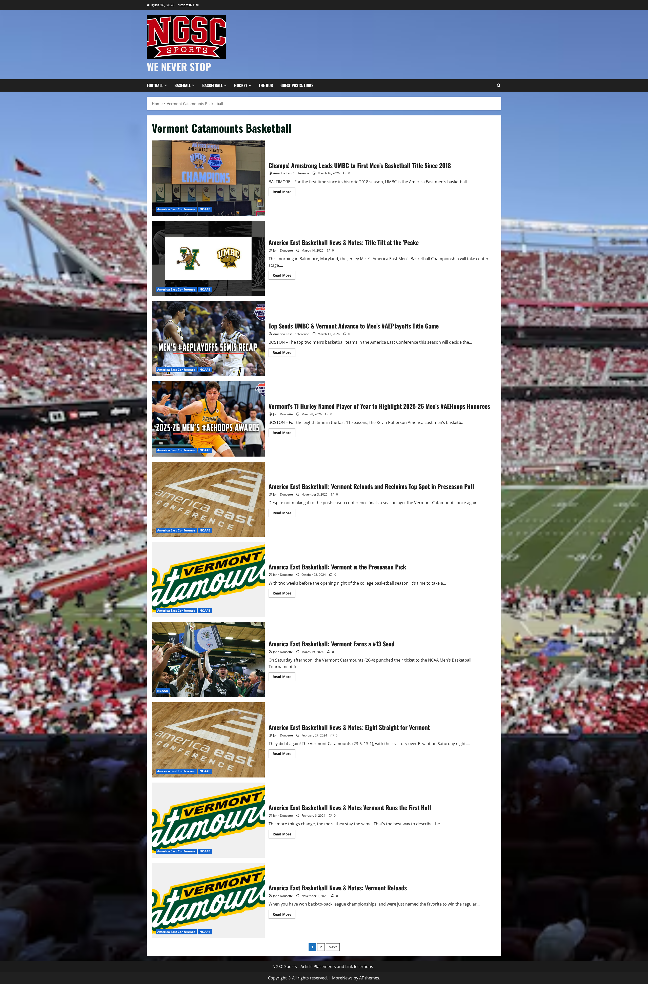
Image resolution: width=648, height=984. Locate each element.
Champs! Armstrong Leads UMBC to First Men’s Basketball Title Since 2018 (208, 178)
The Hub (266, 85)
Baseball (182, 85)
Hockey (240, 85)
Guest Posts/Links (296, 85)
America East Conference (176, 209)
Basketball (212, 85)
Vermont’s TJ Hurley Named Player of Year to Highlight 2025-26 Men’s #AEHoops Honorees (208, 418)
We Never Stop (179, 66)
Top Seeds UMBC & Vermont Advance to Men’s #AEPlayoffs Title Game (208, 338)
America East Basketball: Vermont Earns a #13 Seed (208, 659)
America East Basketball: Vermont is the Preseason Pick (208, 579)
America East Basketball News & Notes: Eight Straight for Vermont (208, 739)
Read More (284, 192)
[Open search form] (498, 85)
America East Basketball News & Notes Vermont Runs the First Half (208, 820)
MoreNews (342, 978)
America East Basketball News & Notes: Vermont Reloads (208, 900)
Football (155, 85)
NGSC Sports (284, 966)
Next (333, 947)
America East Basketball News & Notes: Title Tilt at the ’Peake (208, 258)
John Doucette (283, 250)
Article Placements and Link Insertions (336, 966)
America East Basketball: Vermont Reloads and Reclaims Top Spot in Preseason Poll (208, 499)
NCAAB (204, 209)
